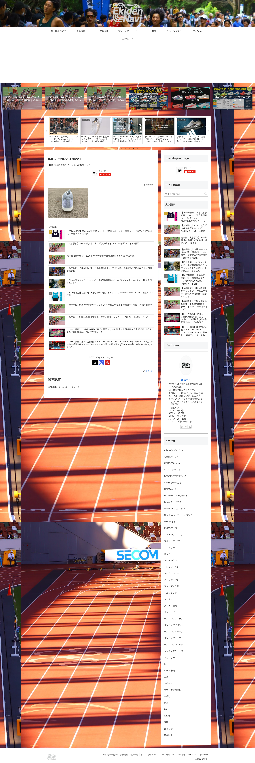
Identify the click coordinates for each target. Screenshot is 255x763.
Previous (46, 131)
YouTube (192, 755)
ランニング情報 (178, 755)
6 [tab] (137, 148)
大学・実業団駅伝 (110, 755)
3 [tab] (125, 148)
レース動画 (165, 755)
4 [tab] (129, 148)
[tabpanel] (64, 130)
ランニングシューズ (149, 755)
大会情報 (124, 755)
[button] (205, 193)
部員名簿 (134, 755)
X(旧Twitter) (203, 755)
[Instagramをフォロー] (101, 362)
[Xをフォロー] (95, 362)
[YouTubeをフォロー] (107, 362)
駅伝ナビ (186, 380)
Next (209, 131)
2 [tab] (121, 148)
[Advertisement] (127, 64)
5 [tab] (133, 148)
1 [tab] (117, 148)
